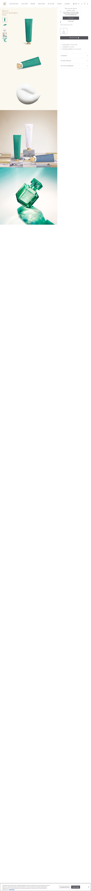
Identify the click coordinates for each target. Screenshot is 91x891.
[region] (45, 887)
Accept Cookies (75, 887)
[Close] (88, 887)
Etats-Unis (71, 18)
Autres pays (71, 21)
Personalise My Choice (64, 887)
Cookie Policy (11, 889)
